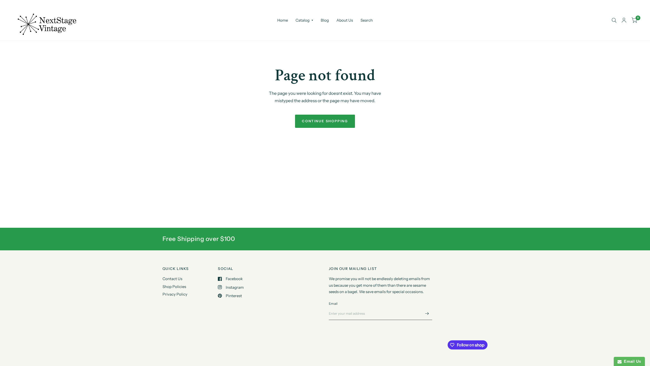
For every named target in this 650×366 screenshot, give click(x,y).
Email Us (631, 361)
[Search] (614, 20)
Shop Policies (174, 286)
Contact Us (172, 278)
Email (333, 303)
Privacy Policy (174, 294)
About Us (344, 20)
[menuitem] (282, 20)
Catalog (303, 20)
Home (282, 20)
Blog (325, 20)
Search (367, 20)
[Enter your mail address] (427, 313)
